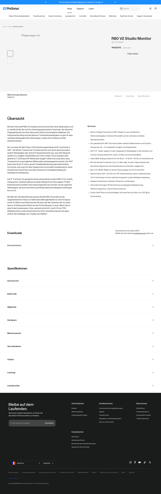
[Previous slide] (46, 2)
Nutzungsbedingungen (28, 472)
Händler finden (104, 415)
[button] (60, 56)
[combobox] (129, 8)
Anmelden (49, 423)
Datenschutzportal (13, 472)
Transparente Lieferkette (67, 472)
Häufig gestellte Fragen (79, 415)
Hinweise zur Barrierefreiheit (47, 472)
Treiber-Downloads (142, 418)
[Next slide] (115, 2)
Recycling (131, 472)
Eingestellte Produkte (143, 415)
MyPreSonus (140, 408)
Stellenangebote (77, 411)
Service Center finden (106, 422)
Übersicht (118, 96)
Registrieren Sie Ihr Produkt (80, 447)
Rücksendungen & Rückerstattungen (84, 443)
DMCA (123, 472)
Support (80, 9)
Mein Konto (75, 436)
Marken (94, 472)
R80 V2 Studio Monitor (131, 38)
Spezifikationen (144, 96)
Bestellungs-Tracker (78, 440)
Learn (91, 9)
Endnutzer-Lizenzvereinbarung (109, 472)
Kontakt (74, 408)
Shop (69, 9)
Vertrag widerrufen (13, 478)
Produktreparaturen (142, 411)
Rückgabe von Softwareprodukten (110, 418)
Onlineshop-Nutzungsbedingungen (111, 408)
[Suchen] (121, 8)
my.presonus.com (139, 233)
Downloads (130, 96)
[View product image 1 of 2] (10, 53)
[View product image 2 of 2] (10, 61)
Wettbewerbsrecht (83, 472)
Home (5, 26)
